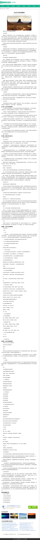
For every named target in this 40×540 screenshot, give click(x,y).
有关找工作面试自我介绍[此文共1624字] (26, 527)
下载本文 (25, 14)
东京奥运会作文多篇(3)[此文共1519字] (8, 527)
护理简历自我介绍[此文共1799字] (25, 524)
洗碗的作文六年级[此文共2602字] (10, 534)
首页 (4, 8)
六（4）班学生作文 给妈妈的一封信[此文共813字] (28, 530)
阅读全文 (22, 14)
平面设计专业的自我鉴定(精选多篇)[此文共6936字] (10, 530)
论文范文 (14, 2)
